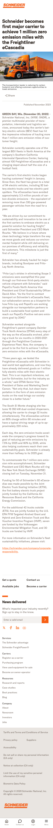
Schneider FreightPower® (15, 647)
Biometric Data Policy (14, 783)
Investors (7, 717)
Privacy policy (10, 740)
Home (7, 825)
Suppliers (31, 740)
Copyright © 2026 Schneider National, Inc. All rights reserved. (25, 792)
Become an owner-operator (16, 672)
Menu (46, 825)
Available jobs (10, 586)
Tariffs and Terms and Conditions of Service (25, 732)
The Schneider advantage (15, 642)
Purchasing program (12, 662)
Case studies (9, 687)
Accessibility (9, 747)
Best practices (9, 692)
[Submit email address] (45, 619)
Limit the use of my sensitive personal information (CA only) (22, 774)
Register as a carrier (12, 657)
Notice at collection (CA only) (18, 765)
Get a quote (9, 579)
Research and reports (13, 682)
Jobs (4, 722)
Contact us (20, 825)
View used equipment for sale (17, 667)
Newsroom (7, 712)
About (5, 707)
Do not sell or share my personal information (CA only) (26, 756)
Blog (4, 697)
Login (33, 825)
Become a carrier (37, 586)
